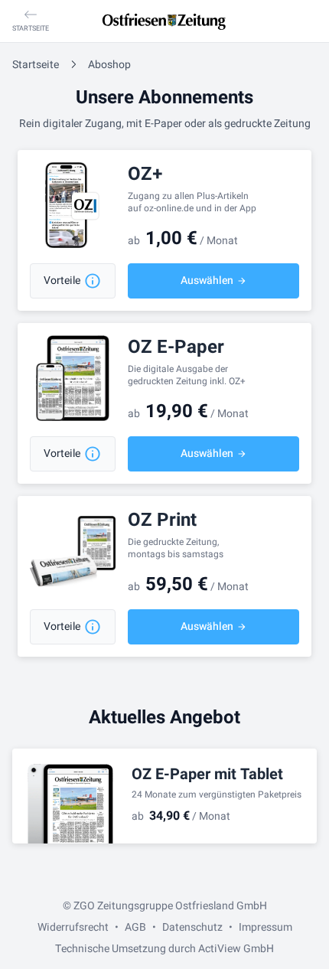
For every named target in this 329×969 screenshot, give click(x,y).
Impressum (265, 927)
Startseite (35, 65)
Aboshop (109, 65)
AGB (135, 927)
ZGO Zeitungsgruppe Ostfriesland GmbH (170, 906)
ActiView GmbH (236, 949)
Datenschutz (192, 927)
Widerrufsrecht (73, 927)
